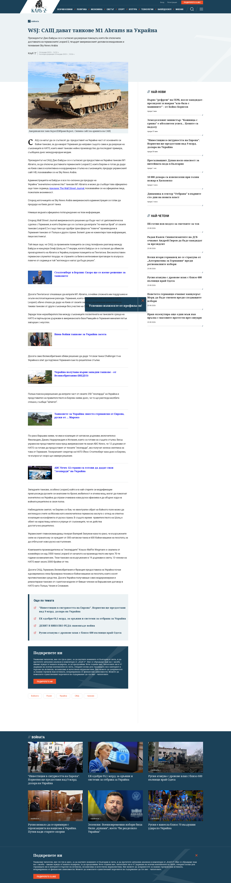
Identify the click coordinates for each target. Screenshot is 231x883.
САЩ (77, 696)
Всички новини (65, 9)
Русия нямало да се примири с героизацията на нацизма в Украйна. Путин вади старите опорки (52, 828)
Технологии (147, 9)
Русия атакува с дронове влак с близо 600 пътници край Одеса (80, 632)
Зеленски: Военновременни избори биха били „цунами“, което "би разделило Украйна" (115, 828)
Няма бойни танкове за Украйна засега (80, 334)
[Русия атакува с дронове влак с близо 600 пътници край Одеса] (175, 757)
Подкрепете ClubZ (192, 2)
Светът (110, 9)
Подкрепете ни (45, 681)
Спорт (121, 9)
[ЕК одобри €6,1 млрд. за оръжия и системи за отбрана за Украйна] (115, 757)
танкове (90, 696)
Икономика (96, 9)
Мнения (179, 9)
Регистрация (172, 2)
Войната (35, 21)
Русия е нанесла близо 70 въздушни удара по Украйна (172, 826)
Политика (82, 9)
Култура (133, 9)
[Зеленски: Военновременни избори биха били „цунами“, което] (115, 805)
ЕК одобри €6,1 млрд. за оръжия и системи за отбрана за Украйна (82, 618)
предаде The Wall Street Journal (66, 188)
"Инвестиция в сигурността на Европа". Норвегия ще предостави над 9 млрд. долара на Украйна (54, 779)
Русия (49, 696)
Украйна (63, 696)
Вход (162, 2)
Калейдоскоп (164, 9)
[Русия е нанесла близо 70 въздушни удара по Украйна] (175, 805)
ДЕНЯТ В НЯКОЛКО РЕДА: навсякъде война (67, 625)
